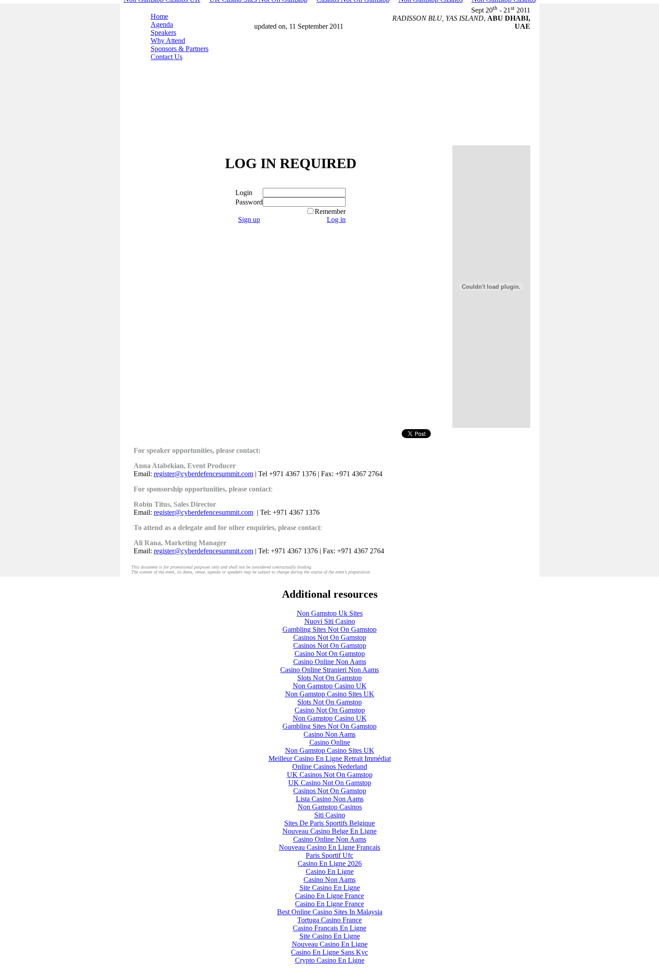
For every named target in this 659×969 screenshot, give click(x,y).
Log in (336, 219)
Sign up (249, 219)
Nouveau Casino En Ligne (330, 944)
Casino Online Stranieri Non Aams (329, 670)
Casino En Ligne (330, 871)
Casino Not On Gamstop (330, 653)
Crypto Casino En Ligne (329, 960)
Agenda (162, 24)
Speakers (163, 32)
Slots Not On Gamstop (329, 678)
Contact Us (166, 57)
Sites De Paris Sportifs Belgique (329, 823)
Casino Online (329, 742)
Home (159, 16)
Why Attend (168, 40)
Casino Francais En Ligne (329, 928)
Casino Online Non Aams (329, 661)
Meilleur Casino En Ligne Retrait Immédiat (330, 758)
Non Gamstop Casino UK (330, 686)
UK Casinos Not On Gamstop (330, 774)
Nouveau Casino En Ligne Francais (329, 847)
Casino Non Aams (329, 734)
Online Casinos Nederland (329, 766)
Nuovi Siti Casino (329, 621)
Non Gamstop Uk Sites (330, 613)
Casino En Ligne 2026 (330, 863)
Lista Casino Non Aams (330, 799)
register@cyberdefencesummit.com (203, 474)
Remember (330, 211)
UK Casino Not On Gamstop (329, 782)
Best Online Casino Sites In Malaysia (329, 912)
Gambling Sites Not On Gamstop (329, 629)
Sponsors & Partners (179, 48)
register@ (203, 551)
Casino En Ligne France (329, 895)
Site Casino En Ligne (329, 887)
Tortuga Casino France (329, 920)
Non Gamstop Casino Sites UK (329, 694)
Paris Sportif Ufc (329, 855)
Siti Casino (329, 815)
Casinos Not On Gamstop (329, 637)
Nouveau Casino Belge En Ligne (329, 831)
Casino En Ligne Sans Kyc (329, 952)
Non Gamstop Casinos (330, 807)
